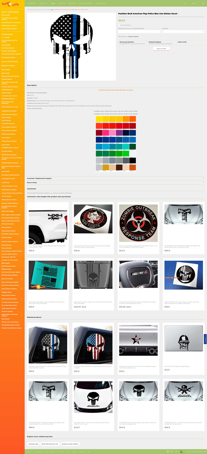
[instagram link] (171, 452)
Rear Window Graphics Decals (12, 251)
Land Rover (5, 182)
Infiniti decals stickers (9, 155)
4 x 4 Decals (6, 37)
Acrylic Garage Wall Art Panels (9, 41)
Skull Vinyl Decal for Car (50, 444)
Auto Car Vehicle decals (10, 61)
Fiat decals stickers (8, 123)
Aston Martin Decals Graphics (12, 54)
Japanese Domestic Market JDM (11, 167)
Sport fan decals (7, 278)
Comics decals (6, 93)
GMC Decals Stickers (9, 134)
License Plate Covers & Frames (12, 193)
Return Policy (32, 182)
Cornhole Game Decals (9, 96)
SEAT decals (6, 263)
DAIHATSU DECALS (8, 99)
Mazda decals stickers (9, 199)
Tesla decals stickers (9, 295)
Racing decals (6, 245)
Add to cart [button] (161, 48)
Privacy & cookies (50, 451)
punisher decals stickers (70, 444)
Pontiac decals (7, 237)
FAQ (68, 451)
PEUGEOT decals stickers (10, 234)
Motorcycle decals (8, 224)
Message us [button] (205, 339)
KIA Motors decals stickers (11, 175)
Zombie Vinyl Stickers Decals (12, 328)
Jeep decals (6, 171)
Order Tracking (85, 3)
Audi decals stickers (8, 57)
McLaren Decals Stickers (10, 203)
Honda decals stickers (9, 141)
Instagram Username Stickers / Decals (12, 158)
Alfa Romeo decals (8, 48)
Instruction (101, 3)
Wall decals (5, 319)
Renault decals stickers (10, 254)
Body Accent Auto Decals (10, 76)
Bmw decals (6, 15)
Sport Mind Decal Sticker (10, 282)
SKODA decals (6, 269)
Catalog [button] (43, 3)
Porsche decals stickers (10, 241)
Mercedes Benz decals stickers (9, 207)
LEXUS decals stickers (9, 189)
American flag (33, 444)
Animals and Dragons (9, 51)
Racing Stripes (6, 248)
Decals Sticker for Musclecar (11, 22)
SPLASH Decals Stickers (10, 275)
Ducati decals (6, 117)
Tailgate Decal (6, 292)
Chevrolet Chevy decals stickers (10, 18)
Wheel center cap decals (10, 322)
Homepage (32, 3)
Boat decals (6, 73)
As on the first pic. (126, 25)
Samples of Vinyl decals (10, 260)
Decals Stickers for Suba (10, 107)
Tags (88, 451)
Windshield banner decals (10, 325)
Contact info (29, 451)
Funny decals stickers (9, 127)
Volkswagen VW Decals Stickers (10, 315)
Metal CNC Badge (8, 211)
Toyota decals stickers (9, 28)
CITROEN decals (7, 90)
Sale (53, 3)
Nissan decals (6, 227)
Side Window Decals (9, 266)
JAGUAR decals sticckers (10, 163)
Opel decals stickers (8, 231)
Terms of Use (60, 451)
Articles (62, 3)
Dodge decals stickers (9, 25)
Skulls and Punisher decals (11, 272)
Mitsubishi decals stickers (10, 218)
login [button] (51, 193)
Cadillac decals (7, 79)
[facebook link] (168, 452)
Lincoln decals (6, 196)
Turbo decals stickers (9, 308)
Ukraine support (7, 311)
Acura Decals (6, 45)
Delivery (72, 3)
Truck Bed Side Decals (9, 305)
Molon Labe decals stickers (11, 221)
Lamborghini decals (8, 178)
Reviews (74, 451)
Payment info (39, 451)
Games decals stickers (9, 130)
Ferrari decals (6, 120)
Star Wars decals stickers (10, 285)
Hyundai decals (7, 151)
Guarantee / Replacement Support (39, 178)
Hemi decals (6, 137)
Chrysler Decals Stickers (10, 87)
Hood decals (6, 144)
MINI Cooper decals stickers (11, 215)
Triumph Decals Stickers (10, 302)
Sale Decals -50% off (8, 257)
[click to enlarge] (115, 172)
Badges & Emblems (8, 65)
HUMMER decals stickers (10, 147)
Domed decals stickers (9, 114)
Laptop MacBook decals (10, 186)
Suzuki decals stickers (9, 288)
